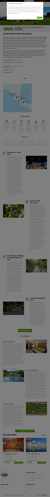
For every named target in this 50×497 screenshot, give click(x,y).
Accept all (40, 17)
